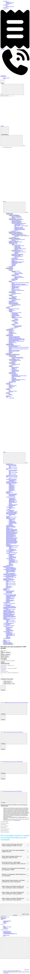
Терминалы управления (12, 557)
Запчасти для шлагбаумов (15, 274)
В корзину (3, 713)
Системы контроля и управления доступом (12, 545)
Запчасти (16, 321)
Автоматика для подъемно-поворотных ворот (15, 241)
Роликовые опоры (14, 263)
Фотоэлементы (11, 332)
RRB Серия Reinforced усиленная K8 (14, 350)
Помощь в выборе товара (10, 2)
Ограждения (10, 309)
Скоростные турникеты (18, 326)
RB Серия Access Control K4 (16, 289)
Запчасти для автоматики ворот (16, 222)
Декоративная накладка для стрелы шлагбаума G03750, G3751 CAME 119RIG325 (16, 702)
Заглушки (13, 260)
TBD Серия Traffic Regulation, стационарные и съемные (20, 284)
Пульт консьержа (14, 369)
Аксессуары (13, 285)
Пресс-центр (5, 7)
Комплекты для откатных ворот (11, 570)
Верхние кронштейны (15, 258)
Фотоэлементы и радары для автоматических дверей (16, 338)
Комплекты (13, 368)
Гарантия (7, 4)
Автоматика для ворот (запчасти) (19, 245)
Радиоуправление (8, 353)
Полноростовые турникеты (16, 315)
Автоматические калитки (15, 314)
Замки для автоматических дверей (14, 340)
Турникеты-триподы (12, 310)
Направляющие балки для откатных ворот (18, 261)
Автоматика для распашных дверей (14, 337)
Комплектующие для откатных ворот (17, 250)
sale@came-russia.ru (3, 76)
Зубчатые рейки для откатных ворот (17, 221)
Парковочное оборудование (16, 380)
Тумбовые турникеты (12, 521)
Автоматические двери (9, 334)
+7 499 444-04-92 (3, 75)
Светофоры (7, 526)
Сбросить (3, 660)
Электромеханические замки (13, 552)
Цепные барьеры (11, 301)
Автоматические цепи (12, 291)
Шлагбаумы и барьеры (9, 492)
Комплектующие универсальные (16, 262)
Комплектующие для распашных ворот (17, 254)
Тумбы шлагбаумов (14, 278)
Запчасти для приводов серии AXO (11, 543)
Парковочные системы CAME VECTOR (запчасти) (19, 375)
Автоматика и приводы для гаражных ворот (15, 232)
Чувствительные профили (12, 333)
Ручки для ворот (11, 489)
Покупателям (8, 383)
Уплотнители (13, 264)
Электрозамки (11, 266)
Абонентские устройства (15, 367)
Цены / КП (7, 1)
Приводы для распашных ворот (16, 216)
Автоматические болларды (10, 512)
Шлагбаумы (10, 269)
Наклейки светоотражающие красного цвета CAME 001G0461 (13, 791)
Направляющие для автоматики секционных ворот (22, 235)
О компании (8, 388)
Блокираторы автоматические (16, 286)
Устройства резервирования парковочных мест (18, 379)
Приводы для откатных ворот (16, 220)
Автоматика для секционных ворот (11, 479)
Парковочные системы (12, 372)
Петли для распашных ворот (19, 256)
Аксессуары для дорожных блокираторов (18, 290)
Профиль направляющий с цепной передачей (18, 239)
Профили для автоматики (12, 342)
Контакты (4, 8)
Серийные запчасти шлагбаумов (19, 277)
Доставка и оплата (8, 3)
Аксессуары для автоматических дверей (12, 530)
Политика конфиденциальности (7, 932)
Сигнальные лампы (12, 331)
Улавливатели (16, 252)
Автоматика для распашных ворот (14, 214)
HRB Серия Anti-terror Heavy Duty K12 (15, 345)
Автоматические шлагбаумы (10, 590)
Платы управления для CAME (16, 304)
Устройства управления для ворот (19, 228)
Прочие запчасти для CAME (19, 227)
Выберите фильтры (10, 660)
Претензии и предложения (7, 931)
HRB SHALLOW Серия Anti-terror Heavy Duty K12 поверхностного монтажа (11, 539)
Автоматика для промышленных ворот (14, 231)
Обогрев (13, 288)
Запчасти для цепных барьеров (16, 293)
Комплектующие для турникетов (16, 312)
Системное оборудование (15, 370)
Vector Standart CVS (15, 374)
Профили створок (11, 341)
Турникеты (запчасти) (18, 247)
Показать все (16, 230)
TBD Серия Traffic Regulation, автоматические (13, 500)
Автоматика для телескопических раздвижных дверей (17, 339)
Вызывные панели (14, 296)
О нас (7, 5)
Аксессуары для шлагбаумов (19, 273)
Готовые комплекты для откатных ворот (18, 259)
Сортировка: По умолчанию (7, 679)
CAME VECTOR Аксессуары (16, 376)
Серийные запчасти (17, 224)
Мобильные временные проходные (14, 308)
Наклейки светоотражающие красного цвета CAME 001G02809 (13, 761)
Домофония (10, 294)
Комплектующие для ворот (13, 242)
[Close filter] (6, 650)
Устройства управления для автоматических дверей (10, 535)
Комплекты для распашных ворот (17, 217)
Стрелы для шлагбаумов (18, 272)
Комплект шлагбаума (15, 279)
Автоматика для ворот (9, 213)
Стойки (13, 377)
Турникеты (7, 307)
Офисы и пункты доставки (10, 6)
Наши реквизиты (5, 928)
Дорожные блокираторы (9, 510)
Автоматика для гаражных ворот (11, 481)
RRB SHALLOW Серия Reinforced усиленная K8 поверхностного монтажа (12, 541)
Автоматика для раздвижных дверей (14, 336)
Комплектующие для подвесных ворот (12, 486)
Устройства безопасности (9, 329)
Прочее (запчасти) (17, 246)
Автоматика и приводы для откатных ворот (15, 218)
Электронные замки (12, 362)
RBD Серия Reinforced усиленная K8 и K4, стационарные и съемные (12, 498)
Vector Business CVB (12, 559)
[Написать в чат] (15, 948)
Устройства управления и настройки (20, 229)
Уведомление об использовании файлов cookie (10, 933)
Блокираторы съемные (15, 287)
